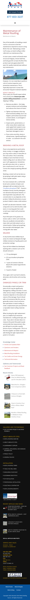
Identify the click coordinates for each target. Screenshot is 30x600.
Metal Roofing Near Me (11, 439)
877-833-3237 (6, 553)
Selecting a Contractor (11, 485)
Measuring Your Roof (10, 472)
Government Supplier (10, 445)
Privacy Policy (8, 454)
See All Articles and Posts (11, 538)
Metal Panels (9, 586)
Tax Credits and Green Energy (13, 356)
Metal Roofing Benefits (11, 488)
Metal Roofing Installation (12, 353)
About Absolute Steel (10, 442)
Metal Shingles (19, 586)
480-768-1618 (6, 556)
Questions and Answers (11, 347)
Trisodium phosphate (9, 188)
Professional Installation (12, 482)
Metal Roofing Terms (10, 465)
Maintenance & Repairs (9, 36)
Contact (18, 590)
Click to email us (8, 563)
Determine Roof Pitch (10, 475)
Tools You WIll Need (10, 469)
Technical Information (11, 359)
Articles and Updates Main (12, 344)
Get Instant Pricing (15, 12)
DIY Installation (9, 479)
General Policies (9, 457)
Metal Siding (11, 590)
